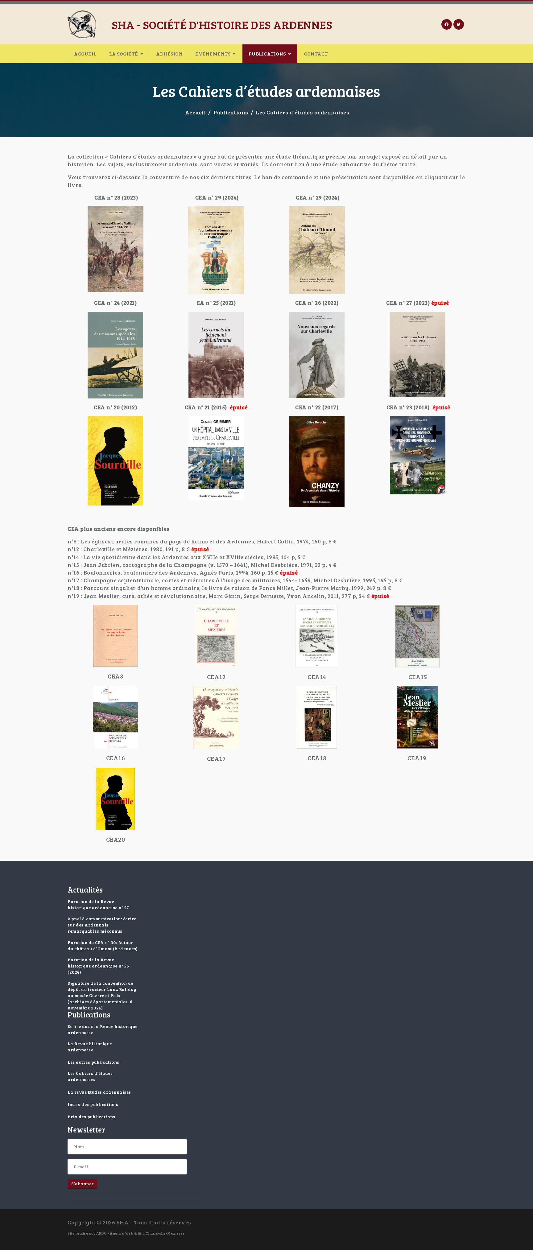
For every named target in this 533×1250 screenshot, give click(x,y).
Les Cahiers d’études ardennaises (90, 1076)
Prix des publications (91, 1117)
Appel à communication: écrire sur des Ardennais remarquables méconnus (102, 925)
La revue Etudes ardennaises (99, 1092)
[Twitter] (458, 24)
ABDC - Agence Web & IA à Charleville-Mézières (140, 1233)
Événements (212, 53)
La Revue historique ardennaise (90, 1047)
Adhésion (169, 53)
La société (123, 53)
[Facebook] (446, 24)
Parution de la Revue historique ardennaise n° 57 (98, 904)
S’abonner (82, 1183)
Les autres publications (93, 1062)
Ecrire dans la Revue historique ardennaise (103, 1029)
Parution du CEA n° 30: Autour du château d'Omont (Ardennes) (103, 945)
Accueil (85, 53)
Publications (267, 53)
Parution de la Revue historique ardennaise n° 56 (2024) (98, 966)
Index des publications (93, 1104)
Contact (316, 53)
